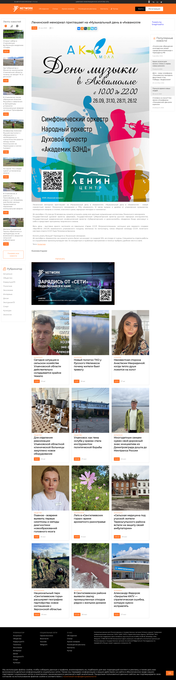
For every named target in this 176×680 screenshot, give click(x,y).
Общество (7, 278)
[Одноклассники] (149, 2)
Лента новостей (12, 21)
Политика (7, 286)
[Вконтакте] (153, 2)
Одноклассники (46, 636)
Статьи (69, 639)
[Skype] (92, 28)
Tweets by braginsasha (158, 23)
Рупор (115, 9)
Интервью (7, 294)
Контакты (104, 9)
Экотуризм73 (9, 302)
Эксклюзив (8, 290)
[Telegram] (161, 2)
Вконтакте (44, 639)
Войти (141, 9)
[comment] (17, 26)
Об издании (44, 9)
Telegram (43, 645)
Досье (6, 298)
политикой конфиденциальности (79, 676)
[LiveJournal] (85, 28)
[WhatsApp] (88, 28)
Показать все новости (13, 254)
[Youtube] (157, 2)
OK (169, 673)
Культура (7, 310)
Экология (7, 315)
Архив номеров (73, 642)
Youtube (43, 642)
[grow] (11, 26)
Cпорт (6, 306)
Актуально (7, 274)
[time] (5, 26)
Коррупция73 (9, 282)
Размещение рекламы (87, 9)
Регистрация (154, 9)
